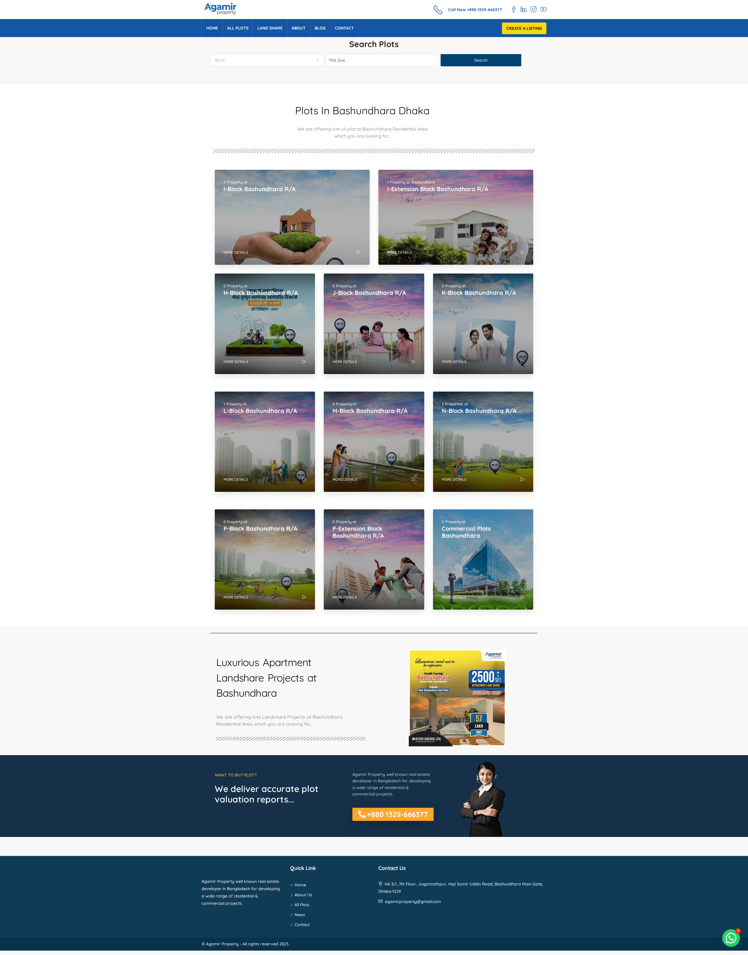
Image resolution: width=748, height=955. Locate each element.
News (300, 914)
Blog (320, 28)
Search (481, 60)
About (299, 28)
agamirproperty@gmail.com (413, 901)
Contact (344, 28)
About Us (303, 894)
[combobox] (267, 60)
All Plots (237, 28)
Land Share (270, 28)
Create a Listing (524, 28)
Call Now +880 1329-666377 (475, 9)
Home (212, 28)
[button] (393, 814)
